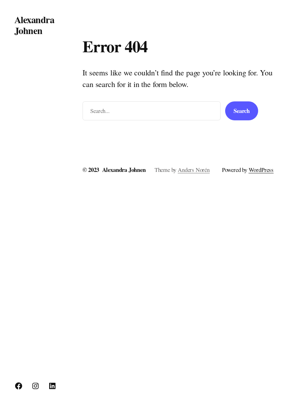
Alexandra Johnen (34, 25)
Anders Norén (194, 170)
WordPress (261, 170)
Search (242, 110)
